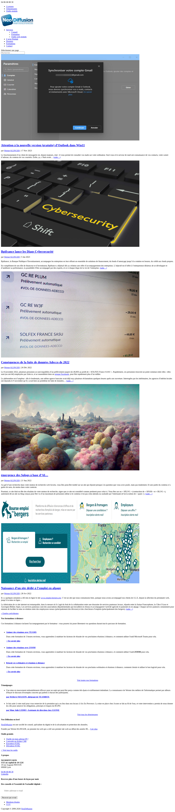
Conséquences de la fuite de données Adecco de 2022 (35, 362)
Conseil (14, 32)
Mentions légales (13, 802)
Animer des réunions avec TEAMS (21, 632)
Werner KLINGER (12, 151)
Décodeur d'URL (13, 746)
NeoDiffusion (6, 725)
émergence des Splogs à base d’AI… (24, 475)
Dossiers (9, 41)
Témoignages (11, 9)
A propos (10, 6)
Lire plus (93, 729)
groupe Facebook (62, 374)
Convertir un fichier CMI (16, 741)
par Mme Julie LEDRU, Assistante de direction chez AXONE (32, 710)
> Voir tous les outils (9, 750)
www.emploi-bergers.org (51, 598)
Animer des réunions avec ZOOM (20, 647)
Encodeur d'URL (13, 743)
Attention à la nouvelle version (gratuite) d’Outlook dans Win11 (43, 145)
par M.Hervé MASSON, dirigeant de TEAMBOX (27, 697)
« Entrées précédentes (10, 613)
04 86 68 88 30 (7, 772)
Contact (9, 46)
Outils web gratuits (19, 37)
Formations (10, 44)
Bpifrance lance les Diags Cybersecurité (27, 251)
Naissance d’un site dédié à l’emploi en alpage (31, 588)
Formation (15, 34)
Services (9, 30)
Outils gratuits (11, 11)
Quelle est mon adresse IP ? (17, 739)
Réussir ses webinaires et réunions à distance (25, 663)
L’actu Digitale (12, 39)
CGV (8, 804)
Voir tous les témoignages (87, 714)
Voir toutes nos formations (87, 680)
